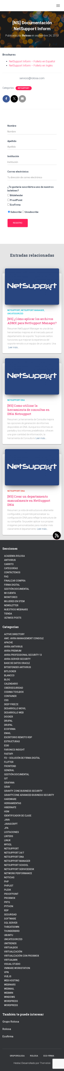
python (8, 906)
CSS (6, 700)
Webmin (8, 993)
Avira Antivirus (13, 646)
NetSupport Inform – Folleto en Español (32, 61)
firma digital (12, 584)
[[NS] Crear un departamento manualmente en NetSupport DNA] (32, 467)
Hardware (10, 799)
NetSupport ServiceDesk (19, 869)
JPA (6, 828)
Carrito (9, 564)
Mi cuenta (10, 593)
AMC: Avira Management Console (24, 638)
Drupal (8, 720)
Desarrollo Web (14, 712)
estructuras (12, 741)
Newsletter (11, 605)
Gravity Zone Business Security (23, 791)
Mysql (8, 844)
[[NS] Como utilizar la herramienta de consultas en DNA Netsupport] (32, 376)
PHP (6, 881)
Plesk (7, 889)
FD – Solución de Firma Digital (22, 758)
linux (7, 840)
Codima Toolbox (14, 692)
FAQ (6, 576)
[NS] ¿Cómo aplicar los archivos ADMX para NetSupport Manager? (32, 321)
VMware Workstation (17, 968)
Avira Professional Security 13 (23, 655)
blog (7, 679)
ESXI (6, 745)
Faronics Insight (14, 749)
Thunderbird (12, 931)
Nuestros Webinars (16, 609)
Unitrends (10, 943)
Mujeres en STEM (14, 601)
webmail (9, 988)
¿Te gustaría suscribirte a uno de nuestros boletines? (30, 189)
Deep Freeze (11, 704)
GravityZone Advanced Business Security (29, 795)
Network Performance (18, 873)
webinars (10, 984)
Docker (8, 716)
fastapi (8, 753)
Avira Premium (12, 650)
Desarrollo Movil (15, 708)
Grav (7, 786)
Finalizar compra (14, 580)
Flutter (8, 762)
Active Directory (14, 634)
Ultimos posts (12, 617)
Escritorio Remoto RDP (18, 737)
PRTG (7, 902)
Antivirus (10, 560)
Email (7, 733)
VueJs (7, 976)
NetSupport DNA (16, 400)
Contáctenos (12, 572)
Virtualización (13, 951)
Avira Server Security (17, 659)
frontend (10, 766)
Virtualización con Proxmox (21, 955)
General (9, 770)
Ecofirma (9, 729)
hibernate (10, 807)
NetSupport (23, 88)
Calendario (11, 683)
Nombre (11, 125)
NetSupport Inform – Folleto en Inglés (31, 65)
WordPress (11, 1001)
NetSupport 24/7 (14, 852)
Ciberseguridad (13, 688)
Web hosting (11, 980)
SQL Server (10, 922)
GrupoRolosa (17, 1056)
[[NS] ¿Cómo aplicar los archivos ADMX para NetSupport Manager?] (32, 286)
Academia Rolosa (14, 556)
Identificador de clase (17, 815)
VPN (6, 972)
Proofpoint (11, 894)
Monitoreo (10, 597)
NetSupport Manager (32, 310)
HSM (6, 811)
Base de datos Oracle (17, 663)
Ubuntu (8, 935)
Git (6, 778)
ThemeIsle (45, 1063)
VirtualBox (11, 947)
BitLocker (10, 671)
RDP (6, 910)
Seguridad (10, 914)
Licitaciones (11, 832)
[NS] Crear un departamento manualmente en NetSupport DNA (28, 500)
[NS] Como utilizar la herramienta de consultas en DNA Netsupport (28, 410)
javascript (11, 824)
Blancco (9, 675)
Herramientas (12, 803)
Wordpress (11, 1005)
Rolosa (6, 1029)
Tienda (8, 613)
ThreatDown (11, 927)
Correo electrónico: (18, 171)
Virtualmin (10, 960)
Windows (9, 997)
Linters (8, 836)
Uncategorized (15, 313)
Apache (8, 642)
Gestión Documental (16, 589)
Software (10, 918)
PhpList (8, 885)
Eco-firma (48, 1056)
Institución (13, 156)
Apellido (11, 141)
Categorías (11, 568)
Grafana (9, 782)
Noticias (9, 877)
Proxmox (9, 898)
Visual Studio (12, 964)
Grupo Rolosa (10, 1021)
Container (10, 696)
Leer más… (13, 347)
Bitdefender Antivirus (17, 667)
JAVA (7, 819)
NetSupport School (16, 865)
